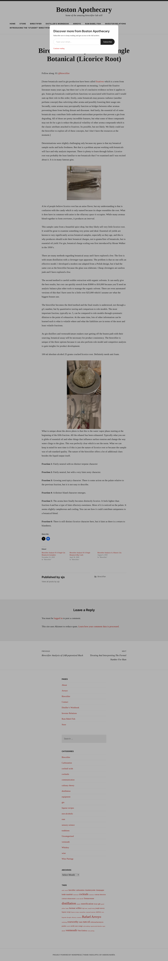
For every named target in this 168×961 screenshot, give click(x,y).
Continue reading (58, 48)
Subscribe (107, 42)
